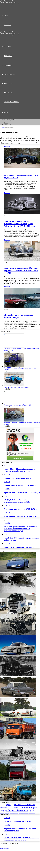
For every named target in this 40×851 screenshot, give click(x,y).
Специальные (9, 74)
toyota (8, 805)
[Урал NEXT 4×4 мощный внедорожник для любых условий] (14, 366)
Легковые (8, 56)
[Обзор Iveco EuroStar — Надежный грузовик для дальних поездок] (18, 780)
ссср (20, 813)
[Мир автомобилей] (9, 5)
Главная (2, 128)
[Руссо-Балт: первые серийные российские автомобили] (18, 634)
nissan (4, 804)
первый (31, 810)
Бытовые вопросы (11, 102)
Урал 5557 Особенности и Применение (16, 387)
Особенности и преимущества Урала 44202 (17, 405)
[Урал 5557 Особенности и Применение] (14, 385)
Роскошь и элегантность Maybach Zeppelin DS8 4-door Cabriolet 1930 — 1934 (21, 270)
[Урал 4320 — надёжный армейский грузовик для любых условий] (14, 421)
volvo (12, 804)
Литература (8, 92)
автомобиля (3, 807)
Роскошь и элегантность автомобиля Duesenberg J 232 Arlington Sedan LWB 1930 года (19, 223)
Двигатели (8, 83)
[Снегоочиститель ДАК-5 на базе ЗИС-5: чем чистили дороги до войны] (18, 592)
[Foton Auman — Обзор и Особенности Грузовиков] (18, 613)
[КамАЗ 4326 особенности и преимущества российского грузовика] (18, 801)
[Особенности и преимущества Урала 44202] (14, 403)
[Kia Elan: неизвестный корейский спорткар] (18, 571)
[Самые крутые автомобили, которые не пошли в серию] (18, 655)
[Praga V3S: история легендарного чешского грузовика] (18, 676)
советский (15, 813)
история (32, 807)
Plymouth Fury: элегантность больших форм (18, 316)
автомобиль (29, 804)
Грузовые (8, 65)
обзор (9, 810)
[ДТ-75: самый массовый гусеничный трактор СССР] (18, 759)
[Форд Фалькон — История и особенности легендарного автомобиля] (18, 696)
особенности (20, 810)
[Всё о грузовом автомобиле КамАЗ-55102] (18, 738)
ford (1, 805)
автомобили (19, 804)
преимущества (4, 813)
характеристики (28, 813)
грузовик (15, 807)
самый (11, 813)
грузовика (23, 807)
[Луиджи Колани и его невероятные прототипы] (18, 717)
